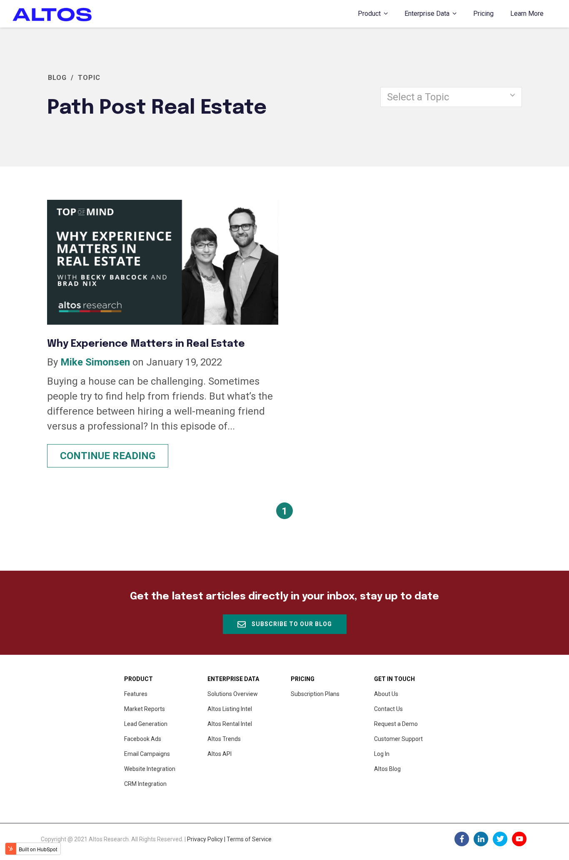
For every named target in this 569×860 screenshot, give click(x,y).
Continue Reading (107, 456)
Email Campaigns (147, 754)
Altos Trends (224, 739)
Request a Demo (396, 724)
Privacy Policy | (207, 839)
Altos (219, 754)
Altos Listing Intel (229, 709)
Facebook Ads (142, 739)
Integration (145, 783)
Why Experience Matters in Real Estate (146, 344)
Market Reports (144, 709)
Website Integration (149, 769)
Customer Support (398, 739)
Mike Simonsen (95, 362)
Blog (57, 78)
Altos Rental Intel (229, 724)
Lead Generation (145, 724)
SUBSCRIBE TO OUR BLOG (291, 624)
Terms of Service (249, 839)
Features (135, 694)
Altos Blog (387, 769)
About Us (386, 694)
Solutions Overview (232, 694)
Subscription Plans (315, 694)
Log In (381, 754)
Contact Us (388, 709)
